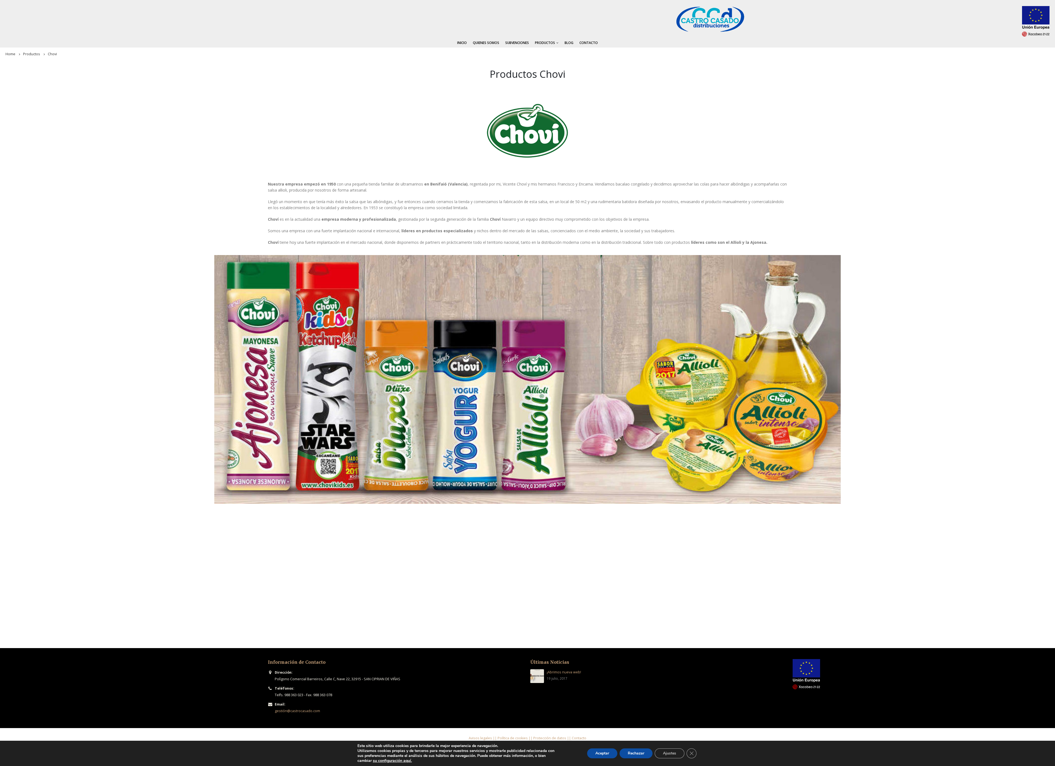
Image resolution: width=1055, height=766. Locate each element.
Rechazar (636, 753)
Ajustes (669, 753)
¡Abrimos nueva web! (564, 672)
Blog (569, 42)
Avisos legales (480, 738)
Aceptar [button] (602, 753)
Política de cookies (513, 738)
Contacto (588, 42)
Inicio (462, 42)
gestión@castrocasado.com (297, 711)
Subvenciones (517, 42)
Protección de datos (549, 738)
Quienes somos (486, 42)
